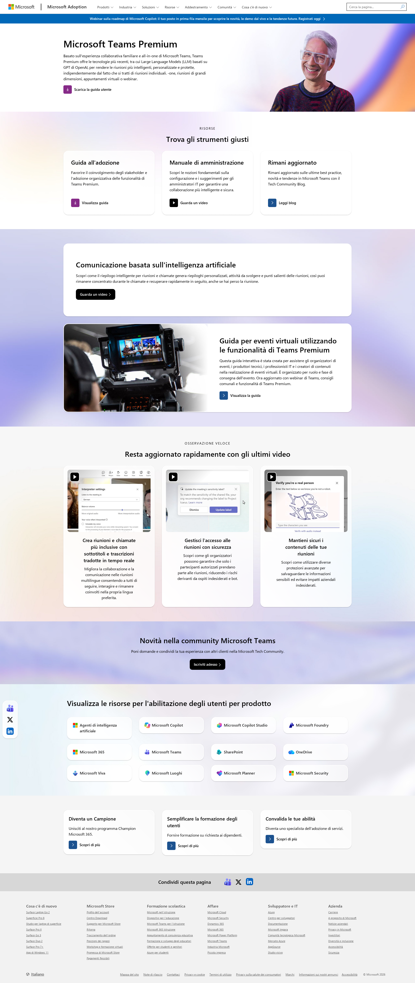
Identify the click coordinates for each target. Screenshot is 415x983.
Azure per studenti (158, 952)
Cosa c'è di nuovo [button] (257, 7)
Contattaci (173, 974)
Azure (271, 912)
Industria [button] (127, 7)
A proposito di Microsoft (342, 918)
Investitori (334, 935)
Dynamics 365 (216, 923)
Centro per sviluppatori (281, 918)
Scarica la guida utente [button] (92, 89)
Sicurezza (333, 952)
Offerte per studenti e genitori (164, 946)
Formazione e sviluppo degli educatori (169, 941)
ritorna (91, 929)
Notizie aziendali (338, 923)
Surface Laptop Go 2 (38, 912)
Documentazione (278, 923)
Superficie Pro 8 (35, 918)
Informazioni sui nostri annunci (318, 974)
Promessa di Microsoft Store (103, 952)
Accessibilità (335, 946)
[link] (109, 501)
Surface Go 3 (33, 935)
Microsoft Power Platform (222, 935)
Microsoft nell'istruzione (161, 912)
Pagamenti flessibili (98, 958)
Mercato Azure (276, 941)
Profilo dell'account (98, 912)
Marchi (290, 974)
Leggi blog (287, 202)
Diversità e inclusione (341, 941)
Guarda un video (194, 202)
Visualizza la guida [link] (245, 395)
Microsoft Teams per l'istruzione (166, 923)
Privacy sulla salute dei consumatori (258, 974)
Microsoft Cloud (217, 912)
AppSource (274, 946)
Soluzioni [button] (150, 7)
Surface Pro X (34, 929)
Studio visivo (275, 952)
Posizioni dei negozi (98, 941)
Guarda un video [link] (93, 294)
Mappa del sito (129, 974)
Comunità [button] (227, 7)
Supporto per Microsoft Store (104, 923)
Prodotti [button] (105, 7)
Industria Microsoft (219, 946)
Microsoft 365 (216, 929)
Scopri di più (89, 844)
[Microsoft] (21, 7)
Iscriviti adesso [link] (205, 664)
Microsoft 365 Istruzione (161, 929)
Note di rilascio (152, 974)
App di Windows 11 (37, 952)
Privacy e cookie (194, 974)
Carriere (333, 912)
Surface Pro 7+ (34, 946)
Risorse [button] (172, 7)
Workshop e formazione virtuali (105, 946)
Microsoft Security (218, 918)
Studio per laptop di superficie (43, 923)
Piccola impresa (217, 952)
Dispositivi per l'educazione (163, 918)
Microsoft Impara (278, 929)
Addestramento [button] (198, 7)
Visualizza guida (95, 202)
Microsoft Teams (217, 941)
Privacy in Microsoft (339, 929)
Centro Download (97, 918)
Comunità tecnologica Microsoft (286, 935)
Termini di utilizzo (220, 974)
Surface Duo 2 (34, 941)
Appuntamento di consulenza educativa (170, 935)
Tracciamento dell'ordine (101, 935)
